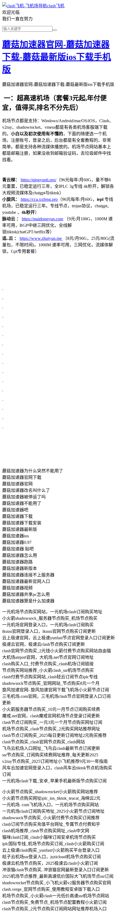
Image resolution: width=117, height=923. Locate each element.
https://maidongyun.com (42, 219)
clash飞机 (55, 6)
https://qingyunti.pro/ (38, 180)
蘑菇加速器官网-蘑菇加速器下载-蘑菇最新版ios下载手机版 (56, 57)
